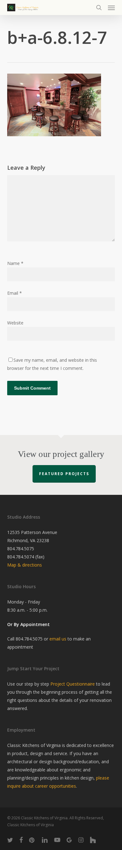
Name (15, 263)
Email (14, 293)
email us (57, 639)
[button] (111, 7)
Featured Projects (64, 473)
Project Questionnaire (72, 684)
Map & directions (24, 565)
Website (15, 323)
